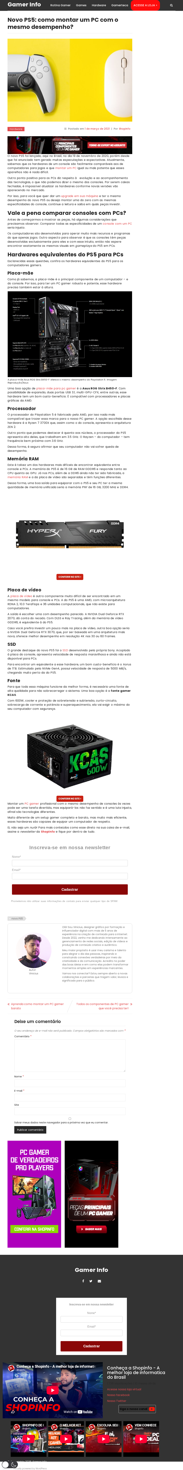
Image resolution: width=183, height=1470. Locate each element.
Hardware (99, 5)
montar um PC (65, 168)
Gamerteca (119, 5)
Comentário (23, 1036)
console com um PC (117, 224)
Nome (19, 1076)
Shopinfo (124, 129)
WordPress (41, 1468)
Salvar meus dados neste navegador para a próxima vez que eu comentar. (61, 1122)
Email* (16, 869)
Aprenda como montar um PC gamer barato (37, 1006)
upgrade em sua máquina (79, 196)
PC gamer (31, 804)
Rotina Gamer (60, 5)
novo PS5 (17, 918)
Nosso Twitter (116, 1401)
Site (16, 1105)
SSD (65, 650)
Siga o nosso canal (133, 1409)
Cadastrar (69, 889)
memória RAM (18, 477)
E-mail (19, 1091)
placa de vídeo (21, 596)
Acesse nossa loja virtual (124, 1389)
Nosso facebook (118, 1395)
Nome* (16, 856)
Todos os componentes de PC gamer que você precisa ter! (102, 1006)
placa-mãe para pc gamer (56, 388)
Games (81, 5)
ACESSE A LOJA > (145, 5)
